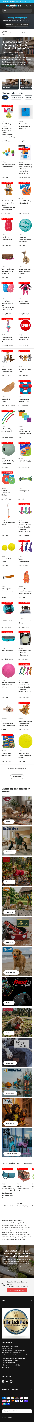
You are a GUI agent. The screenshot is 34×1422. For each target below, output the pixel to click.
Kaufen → (9, 821)
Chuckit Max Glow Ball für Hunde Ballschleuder (25, 653)
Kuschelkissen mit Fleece (25, 622)
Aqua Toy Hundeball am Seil (8, 524)
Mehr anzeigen (17, 776)
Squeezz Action (7, 621)
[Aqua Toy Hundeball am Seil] (8, 510)
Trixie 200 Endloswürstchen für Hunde (23, 1189)
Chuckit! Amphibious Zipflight (6, 493)
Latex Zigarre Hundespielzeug (7, 590)
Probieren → (10, 852)
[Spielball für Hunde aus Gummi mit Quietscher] (8, 670)
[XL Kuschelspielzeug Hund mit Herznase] (8, 709)
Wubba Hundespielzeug (24, 560)
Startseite (4, 31)
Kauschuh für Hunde (6, 400)
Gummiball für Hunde (6, 560)
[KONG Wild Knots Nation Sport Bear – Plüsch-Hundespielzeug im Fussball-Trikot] (8, 189)
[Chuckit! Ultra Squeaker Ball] (8, 741)
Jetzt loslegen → (11, 972)
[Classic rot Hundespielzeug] (8, 225)
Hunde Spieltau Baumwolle (24, 492)
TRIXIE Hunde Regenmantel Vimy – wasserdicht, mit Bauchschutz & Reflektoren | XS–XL (8, 1192)
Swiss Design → (10, 1123)
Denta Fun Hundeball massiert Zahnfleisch (25, 239)
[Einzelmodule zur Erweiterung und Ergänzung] (25, 112)
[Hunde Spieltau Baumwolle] (25, 478)
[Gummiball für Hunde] (8, 547)
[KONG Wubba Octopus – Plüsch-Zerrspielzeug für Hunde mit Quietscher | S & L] (25, 510)
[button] (31, 6)
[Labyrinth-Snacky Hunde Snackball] (8, 449)
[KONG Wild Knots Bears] (25, 357)
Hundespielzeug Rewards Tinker (24, 400)
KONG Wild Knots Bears (25, 370)
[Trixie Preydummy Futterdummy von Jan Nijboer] (8, 257)
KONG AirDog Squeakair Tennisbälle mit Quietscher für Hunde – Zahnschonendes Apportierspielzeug (8, 130)
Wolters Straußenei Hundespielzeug (8, 165)
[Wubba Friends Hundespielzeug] (8, 357)
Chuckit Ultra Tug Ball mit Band (25, 202)
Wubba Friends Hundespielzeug (7, 370)
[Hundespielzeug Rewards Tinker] (25, 387)
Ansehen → (9, 882)
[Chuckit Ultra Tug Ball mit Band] (25, 189)
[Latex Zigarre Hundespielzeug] (8, 577)
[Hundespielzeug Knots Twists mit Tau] (8, 325)
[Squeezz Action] (8, 609)
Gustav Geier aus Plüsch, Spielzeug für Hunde (25, 271)
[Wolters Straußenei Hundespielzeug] (8, 152)
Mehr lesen (6, 67)
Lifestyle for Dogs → (12, 1153)
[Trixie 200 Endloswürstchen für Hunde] (23, 1175)
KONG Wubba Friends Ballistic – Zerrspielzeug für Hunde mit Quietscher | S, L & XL (25, 688)
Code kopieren (23, 24)
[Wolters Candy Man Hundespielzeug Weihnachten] (25, 709)
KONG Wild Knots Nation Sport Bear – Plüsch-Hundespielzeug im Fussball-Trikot (8, 205)
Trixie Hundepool (7, 651)
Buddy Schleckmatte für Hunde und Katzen (25, 431)
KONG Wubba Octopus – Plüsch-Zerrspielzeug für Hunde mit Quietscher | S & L (25, 527)
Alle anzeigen (27, 1163)
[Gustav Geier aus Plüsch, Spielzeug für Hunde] (25, 257)
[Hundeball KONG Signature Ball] (25, 325)
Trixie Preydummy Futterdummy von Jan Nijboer (8, 271)
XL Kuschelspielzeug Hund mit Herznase (8, 723)
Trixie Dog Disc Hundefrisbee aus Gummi (25, 755)
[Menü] (3, 6)
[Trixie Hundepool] (8, 638)
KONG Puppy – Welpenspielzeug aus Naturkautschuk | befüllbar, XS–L (8, 305)
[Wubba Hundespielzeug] (25, 547)
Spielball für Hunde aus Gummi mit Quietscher (8, 685)
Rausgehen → (10, 1093)
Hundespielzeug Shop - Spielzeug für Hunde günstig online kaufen (16, 33)
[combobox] (17, 11)
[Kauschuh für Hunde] (8, 387)
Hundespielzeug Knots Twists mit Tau (7, 339)
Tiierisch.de (9, 1417)
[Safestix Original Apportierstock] (8, 417)
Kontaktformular (7, 1348)
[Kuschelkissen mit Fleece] (25, 609)
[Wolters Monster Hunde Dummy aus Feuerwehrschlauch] (25, 577)
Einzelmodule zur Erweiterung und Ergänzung (24, 126)
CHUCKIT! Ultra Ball (25, 461)
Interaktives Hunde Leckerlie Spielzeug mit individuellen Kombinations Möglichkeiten (25, 169)
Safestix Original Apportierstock (7, 430)
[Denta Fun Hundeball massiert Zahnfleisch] (25, 225)
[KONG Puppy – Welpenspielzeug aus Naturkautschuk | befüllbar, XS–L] (8, 289)
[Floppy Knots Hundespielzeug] (25, 289)
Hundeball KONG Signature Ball (24, 338)
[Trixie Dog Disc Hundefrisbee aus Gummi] (25, 741)
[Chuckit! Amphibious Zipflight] (8, 478)
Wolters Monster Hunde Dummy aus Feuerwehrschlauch (25, 591)
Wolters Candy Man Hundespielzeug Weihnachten (25, 723)
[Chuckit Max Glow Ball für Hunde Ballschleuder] (25, 638)
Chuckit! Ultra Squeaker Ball (6, 754)
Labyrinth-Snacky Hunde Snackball (8, 462)
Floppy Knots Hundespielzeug (24, 302)
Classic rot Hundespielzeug (7, 238)
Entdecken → (10, 1063)
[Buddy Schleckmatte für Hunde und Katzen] (25, 417)
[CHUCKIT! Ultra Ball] (25, 449)
